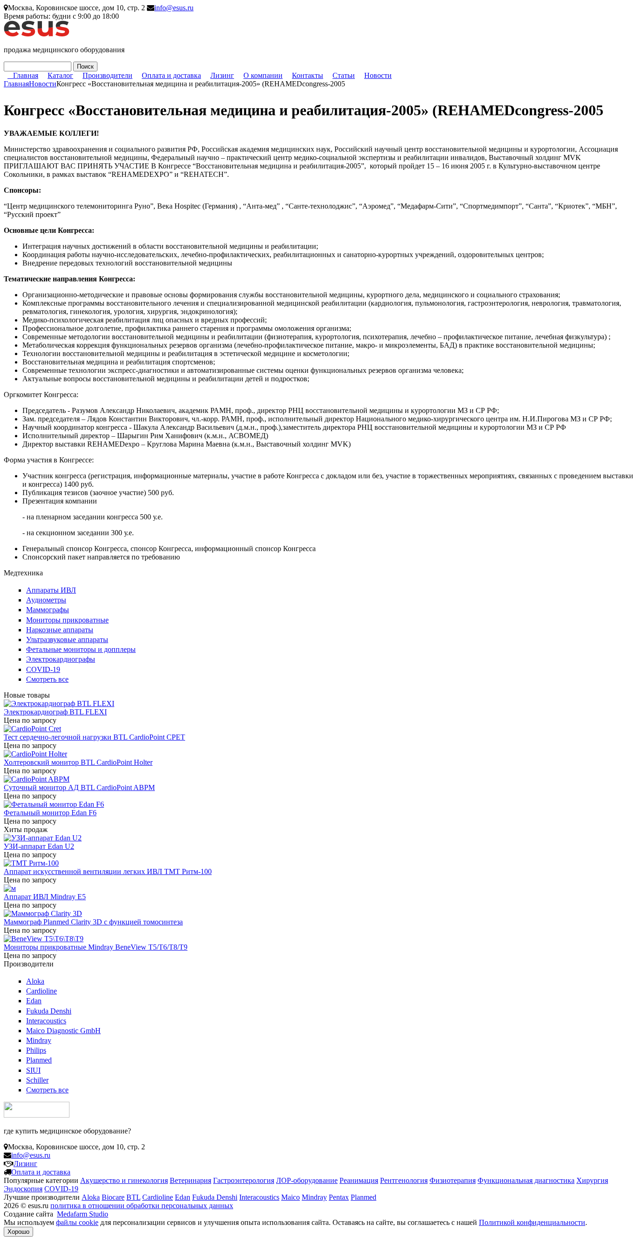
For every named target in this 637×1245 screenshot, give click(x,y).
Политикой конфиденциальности (532, 1222)
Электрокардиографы (60, 659)
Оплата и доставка (171, 75)
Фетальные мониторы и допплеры (81, 649)
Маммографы (47, 610)
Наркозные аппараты (59, 630)
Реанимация (358, 1180)
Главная (25, 75)
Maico (290, 1197)
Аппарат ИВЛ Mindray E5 (45, 897)
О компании (263, 75)
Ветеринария (190, 1180)
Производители (107, 75)
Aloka (35, 981)
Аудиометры (46, 600)
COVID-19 (43, 669)
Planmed (39, 1060)
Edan (34, 1001)
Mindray (38, 1040)
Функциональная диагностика (526, 1180)
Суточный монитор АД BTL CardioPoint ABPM (79, 787)
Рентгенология (404, 1180)
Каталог (60, 75)
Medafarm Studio (82, 1214)
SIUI (33, 1070)
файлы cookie (77, 1222)
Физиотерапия (452, 1180)
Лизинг (222, 75)
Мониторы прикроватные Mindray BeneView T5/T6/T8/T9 (95, 947)
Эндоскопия (23, 1189)
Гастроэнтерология (243, 1180)
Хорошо (18, 1231)
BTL (133, 1197)
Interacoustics (46, 1021)
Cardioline (41, 991)
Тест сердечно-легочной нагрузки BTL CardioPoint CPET (94, 737)
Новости (378, 75)
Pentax (339, 1197)
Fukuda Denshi (48, 1011)
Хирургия (592, 1180)
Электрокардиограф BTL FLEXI (55, 712)
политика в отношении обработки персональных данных (141, 1206)
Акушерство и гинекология (124, 1180)
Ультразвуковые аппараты (67, 639)
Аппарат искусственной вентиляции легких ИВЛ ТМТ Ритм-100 (108, 871)
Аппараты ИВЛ (51, 590)
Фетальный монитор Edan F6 (50, 813)
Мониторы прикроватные (67, 620)
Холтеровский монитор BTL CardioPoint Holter (78, 762)
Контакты (307, 75)
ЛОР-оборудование (307, 1180)
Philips (36, 1050)
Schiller (37, 1080)
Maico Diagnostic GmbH (63, 1031)
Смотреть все (47, 679)
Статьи (343, 75)
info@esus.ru (174, 8)
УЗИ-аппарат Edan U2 (39, 846)
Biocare (113, 1197)
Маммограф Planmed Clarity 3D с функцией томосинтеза (93, 922)
